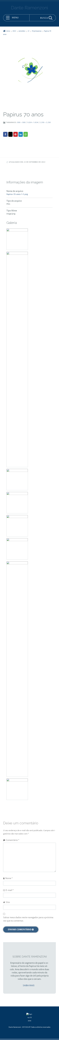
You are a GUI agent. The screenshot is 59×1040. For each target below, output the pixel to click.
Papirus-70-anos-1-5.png (17, 194)
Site (8, 902)
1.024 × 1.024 (32, 123)
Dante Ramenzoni (15, 1027)
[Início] (29, 1017)
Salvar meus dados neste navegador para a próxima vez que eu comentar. (28, 919)
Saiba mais (29, 985)
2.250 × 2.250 (45, 123)
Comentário (12, 840)
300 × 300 (21, 123)
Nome (9, 878)
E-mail (10, 890)
